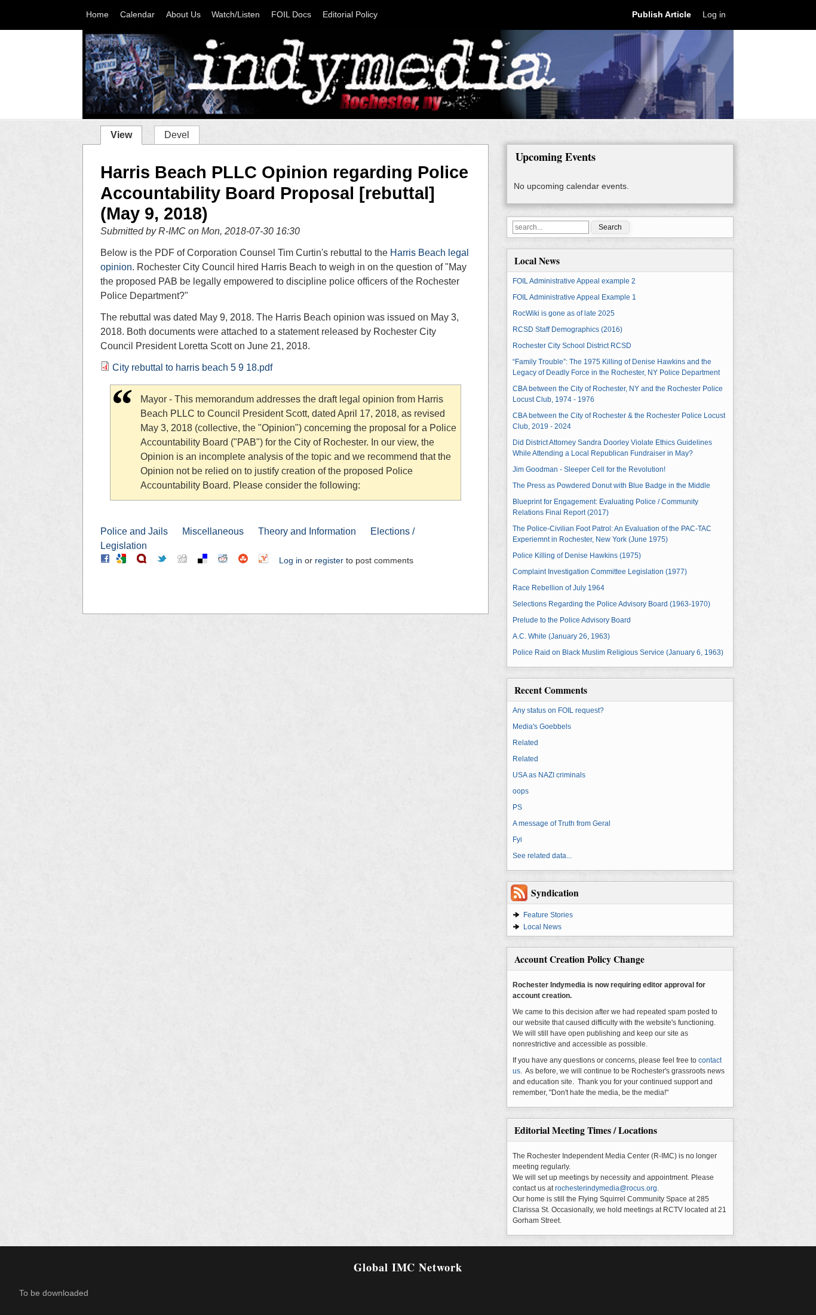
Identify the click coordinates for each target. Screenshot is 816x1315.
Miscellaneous (213, 531)
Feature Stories (548, 915)
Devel (176, 135)
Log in (714, 14)
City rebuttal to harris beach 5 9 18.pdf (192, 367)
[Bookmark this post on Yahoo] (263, 560)
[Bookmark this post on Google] (121, 560)
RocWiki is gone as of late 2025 (564, 313)
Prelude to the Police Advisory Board (572, 620)
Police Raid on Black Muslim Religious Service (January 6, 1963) (618, 652)
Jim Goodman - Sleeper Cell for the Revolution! (589, 469)
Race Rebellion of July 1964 (559, 588)
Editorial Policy (350, 14)
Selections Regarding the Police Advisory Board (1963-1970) (611, 604)
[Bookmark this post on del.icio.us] (202, 560)
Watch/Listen (235, 14)
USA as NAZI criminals (549, 775)
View (126, 134)
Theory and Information (307, 531)
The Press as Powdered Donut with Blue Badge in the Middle (611, 485)
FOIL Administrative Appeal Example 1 (574, 297)
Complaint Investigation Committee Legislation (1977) (600, 572)
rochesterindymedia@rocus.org (606, 1188)
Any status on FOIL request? (558, 710)
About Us (183, 14)
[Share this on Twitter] (162, 560)
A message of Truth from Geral (562, 823)
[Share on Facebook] (105, 560)
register (329, 560)
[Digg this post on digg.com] (182, 560)
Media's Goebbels (542, 726)
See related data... (542, 856)
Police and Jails (134, 531)
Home (97, 14)
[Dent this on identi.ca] (141, 560)
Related (525, 743)
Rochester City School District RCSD (572, 345)
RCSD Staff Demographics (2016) (567, 329)
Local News (542, 927)
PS (517, 807)
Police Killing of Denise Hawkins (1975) (577, 555)
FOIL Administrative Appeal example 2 (574, 281)
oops (521, 791)
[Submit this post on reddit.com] (223, 560)
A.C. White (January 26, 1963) (561, 636)
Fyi (517, 839)
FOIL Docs (291, 14)
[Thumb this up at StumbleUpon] (243, 560)
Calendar (137, 14)
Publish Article (661, 14)
